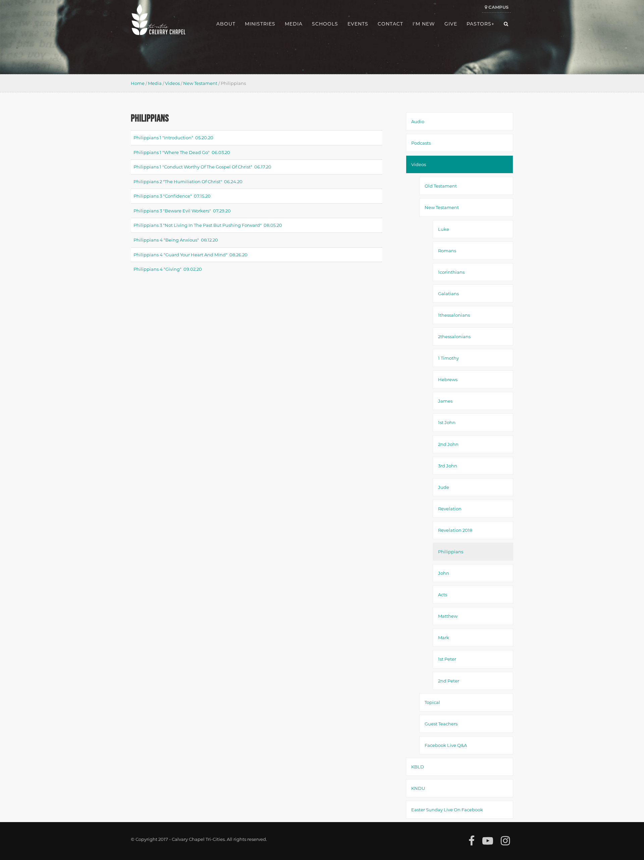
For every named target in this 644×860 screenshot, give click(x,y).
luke (443, 229)
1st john (446, 422)
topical (432, 702)
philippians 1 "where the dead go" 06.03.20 (181, 152)
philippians (450, 551)
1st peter (447, 659)
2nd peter (448, 681)
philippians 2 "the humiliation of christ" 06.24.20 (188, 181)
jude (443, 487)
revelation (450, 508)
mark (443, 637)
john (443, 573)
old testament (441, 186)
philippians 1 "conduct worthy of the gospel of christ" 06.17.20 (202, 166)
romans (447, 250)
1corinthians (451, 272)
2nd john (448, 444)
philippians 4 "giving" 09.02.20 (167, 269)
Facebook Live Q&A (446, 745)
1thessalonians (454, 315)
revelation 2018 (455, 530)
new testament (200, 83)
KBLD (417, 766)
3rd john (447, 465)
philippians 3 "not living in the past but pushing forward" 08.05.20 (207, 225)
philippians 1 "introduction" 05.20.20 (173, 137)
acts (442, 594)
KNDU (418, 788)
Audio (417, 121)
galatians (448, 293)
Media (155, 83)
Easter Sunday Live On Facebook (447, 809)
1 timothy (448, 358)
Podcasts (421, 143)
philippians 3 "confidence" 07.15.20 (172, 196)
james (445, 401)
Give (450, 23)
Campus (497, 7)
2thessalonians (454, 336)
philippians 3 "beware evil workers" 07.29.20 (182, 210)
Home (138, 83)
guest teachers (441, 723)
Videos (172, 83)
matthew (448, 616)
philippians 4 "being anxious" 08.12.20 (175, 240)
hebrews (448, 379)
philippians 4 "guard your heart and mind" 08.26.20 (190, 254)
